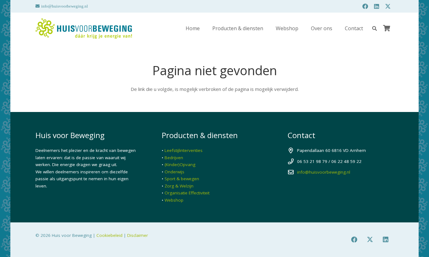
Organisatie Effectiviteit (187, 193)
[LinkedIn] (376, 6)
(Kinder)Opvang (180, 164)
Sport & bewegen (182, 179)
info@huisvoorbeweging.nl (323, 172)
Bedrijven (174, 157)
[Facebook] (365, 6)
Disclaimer (137, 235)
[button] (374, 28)
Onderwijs (174, 172)
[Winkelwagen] (387, 28)
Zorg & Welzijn (179, 186)
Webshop (174, 200)
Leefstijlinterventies (184, 150)
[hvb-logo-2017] (83, 28)
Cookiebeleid (109, 235)
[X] (388, 6)
